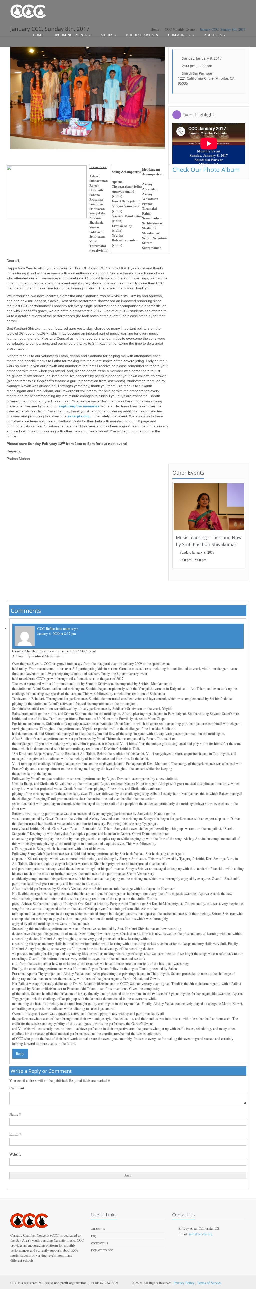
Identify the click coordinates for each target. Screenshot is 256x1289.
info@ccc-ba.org (200, 1234)
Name (15, 1114)
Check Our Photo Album (206, 169)
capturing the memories (79, 406)
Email (15, 1134)
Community (180, 35)
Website (15, 1154)
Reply (20, 1053)
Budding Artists (142, 35)
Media (107, 35)
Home (38, 35)
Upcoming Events (71, 35)
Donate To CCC (102, 1250)
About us (98, 1229)
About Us (213, 35)
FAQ (93, 1236)
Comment (17, 1088)
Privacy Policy (184, 1282)
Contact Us (99, 1243)
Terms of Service (209, 1282)
